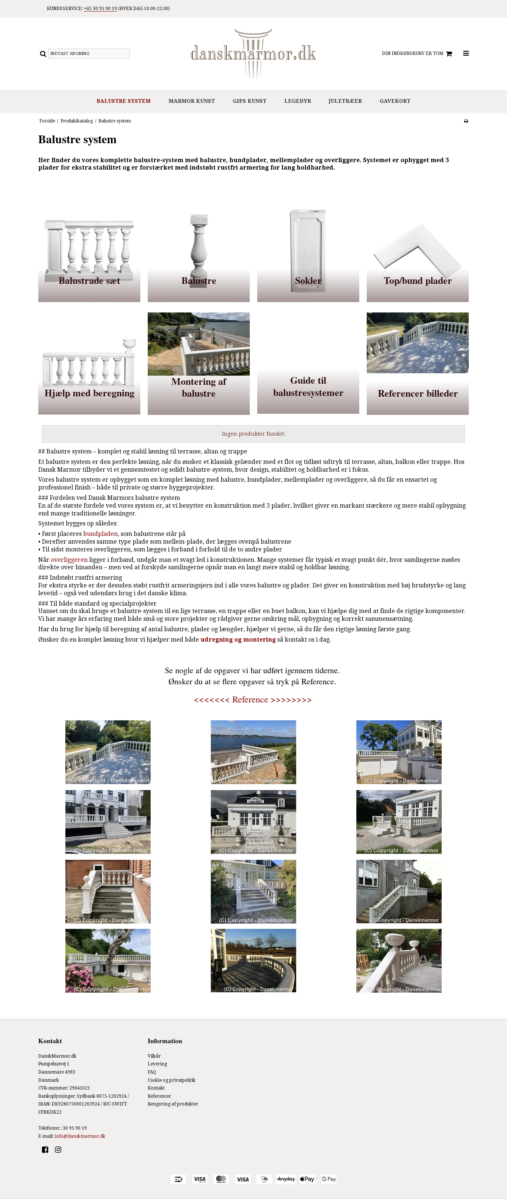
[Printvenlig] (466, 121)
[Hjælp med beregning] (89, 363)
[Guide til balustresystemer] (308, 363)
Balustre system (124, 101)
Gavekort (395, 101)
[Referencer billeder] (418, 363)
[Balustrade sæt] (89, 251)
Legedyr (297, 101)
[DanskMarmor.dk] (253, 54)
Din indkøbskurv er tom (413, 53)
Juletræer (345, 101)
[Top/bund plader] (418, 251)
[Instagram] (60, 1149)
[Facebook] (47, 1149)
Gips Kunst (249, 101)
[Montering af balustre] (199, 363)
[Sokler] (308, 251)
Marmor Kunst (192, 101)
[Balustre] (199, 251)
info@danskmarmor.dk (80, 1136)
